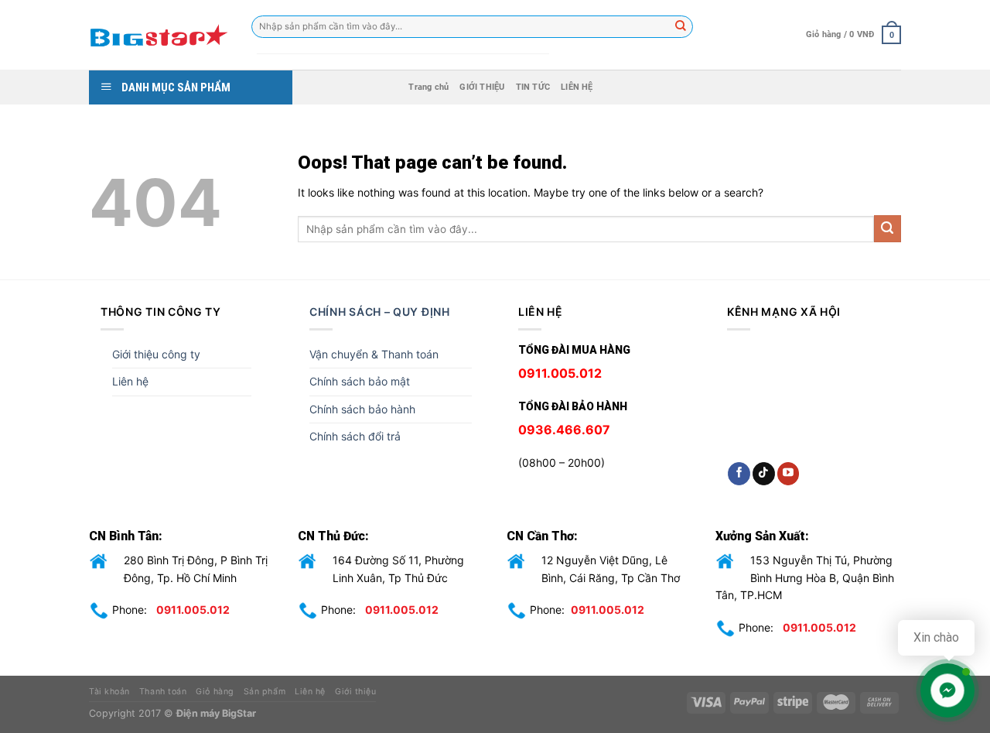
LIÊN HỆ (577, 87)
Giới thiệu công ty (156, 354)
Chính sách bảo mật (359, 381)
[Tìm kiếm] (681, 27)
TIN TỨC (533, 87)
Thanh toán (162, 692)
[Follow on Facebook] (739, 473)
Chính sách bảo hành (362, 409)
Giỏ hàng (215, 692)
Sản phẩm (264, 692)
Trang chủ (428, 87)
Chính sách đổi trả (355, 436)
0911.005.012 (193, 609)
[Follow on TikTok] (764, 473)
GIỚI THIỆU (481, 87)
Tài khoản (109, 692)
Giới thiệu (355, 692)
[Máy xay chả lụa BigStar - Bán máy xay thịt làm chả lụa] (158, 35)
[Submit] (887, 228)
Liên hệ (130, 381)
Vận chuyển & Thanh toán (374, 354)
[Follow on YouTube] (788, 473)
